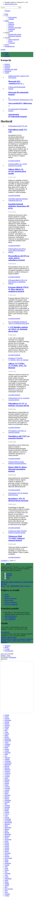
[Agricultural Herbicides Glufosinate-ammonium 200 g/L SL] (18, 200)
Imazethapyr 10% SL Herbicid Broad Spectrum (18, 499)
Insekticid (11, 24)
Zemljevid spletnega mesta (9, 637)
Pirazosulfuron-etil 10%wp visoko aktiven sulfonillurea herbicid (18, 258)
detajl (18, 161)
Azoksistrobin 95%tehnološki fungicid (17, 115)
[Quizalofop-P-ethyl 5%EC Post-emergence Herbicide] (18, 432)
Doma (6, 14)
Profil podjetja (12, 17)
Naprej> (5, 560)
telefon (7, 647)
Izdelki (7, 21)
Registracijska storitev (14, 34)
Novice (7, 44)
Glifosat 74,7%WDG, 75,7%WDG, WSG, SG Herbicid (17, 366)
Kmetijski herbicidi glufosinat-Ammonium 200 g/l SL (18, 206)
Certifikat (11, 19)
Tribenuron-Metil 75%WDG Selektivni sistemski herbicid (16, 538)
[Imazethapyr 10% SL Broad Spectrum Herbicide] (18, 495)
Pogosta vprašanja (11, 602)
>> (9, 560)
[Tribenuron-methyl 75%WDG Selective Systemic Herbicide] (18, 532)
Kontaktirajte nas (10, 46)
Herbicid (11, 22)
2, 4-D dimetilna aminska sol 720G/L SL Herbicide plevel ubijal (18, 329)
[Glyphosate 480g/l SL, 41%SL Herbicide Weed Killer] (18, 165)
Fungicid (11, 26)
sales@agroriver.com (11, 4)
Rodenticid (11, 29)
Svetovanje (11, 43)
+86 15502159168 (10, 617)
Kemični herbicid (6, 639)
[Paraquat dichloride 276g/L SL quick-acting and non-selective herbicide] (18, 283)
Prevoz (10, 41)
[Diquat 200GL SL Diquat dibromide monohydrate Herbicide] (18, 463)
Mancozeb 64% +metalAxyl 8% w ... (16, 82)
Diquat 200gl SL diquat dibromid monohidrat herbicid (17, 469)
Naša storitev (9, 600)
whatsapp (7, 645)
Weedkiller (4, 642)
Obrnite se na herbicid (18, 639)
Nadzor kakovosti (13, 39)
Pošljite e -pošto (5, 655)
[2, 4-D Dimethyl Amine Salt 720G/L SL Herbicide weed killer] (18, 323)
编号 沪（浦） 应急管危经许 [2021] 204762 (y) (16, 586)
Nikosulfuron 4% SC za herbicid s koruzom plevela (18, 404)
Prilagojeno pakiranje (14, 36)
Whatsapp (13, 657)
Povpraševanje (5, 632)
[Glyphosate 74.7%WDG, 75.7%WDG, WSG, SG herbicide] (18, 360)
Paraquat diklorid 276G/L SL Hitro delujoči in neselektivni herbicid (18, 289)
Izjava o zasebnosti (11, 604)
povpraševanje (12, 161)
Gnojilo (10, 31)
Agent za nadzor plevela (14, 640)
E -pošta (7, 649)
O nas (6, 594)
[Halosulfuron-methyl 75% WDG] (17, 126)
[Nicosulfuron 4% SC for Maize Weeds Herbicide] (18, 400)
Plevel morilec (26, 640)
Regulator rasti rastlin (14, 27)
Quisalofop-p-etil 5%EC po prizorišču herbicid (18, 437)
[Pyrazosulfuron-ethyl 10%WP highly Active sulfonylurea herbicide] (18, 252)
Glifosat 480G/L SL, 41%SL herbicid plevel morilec (17, 171)
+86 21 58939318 (10, 619)
